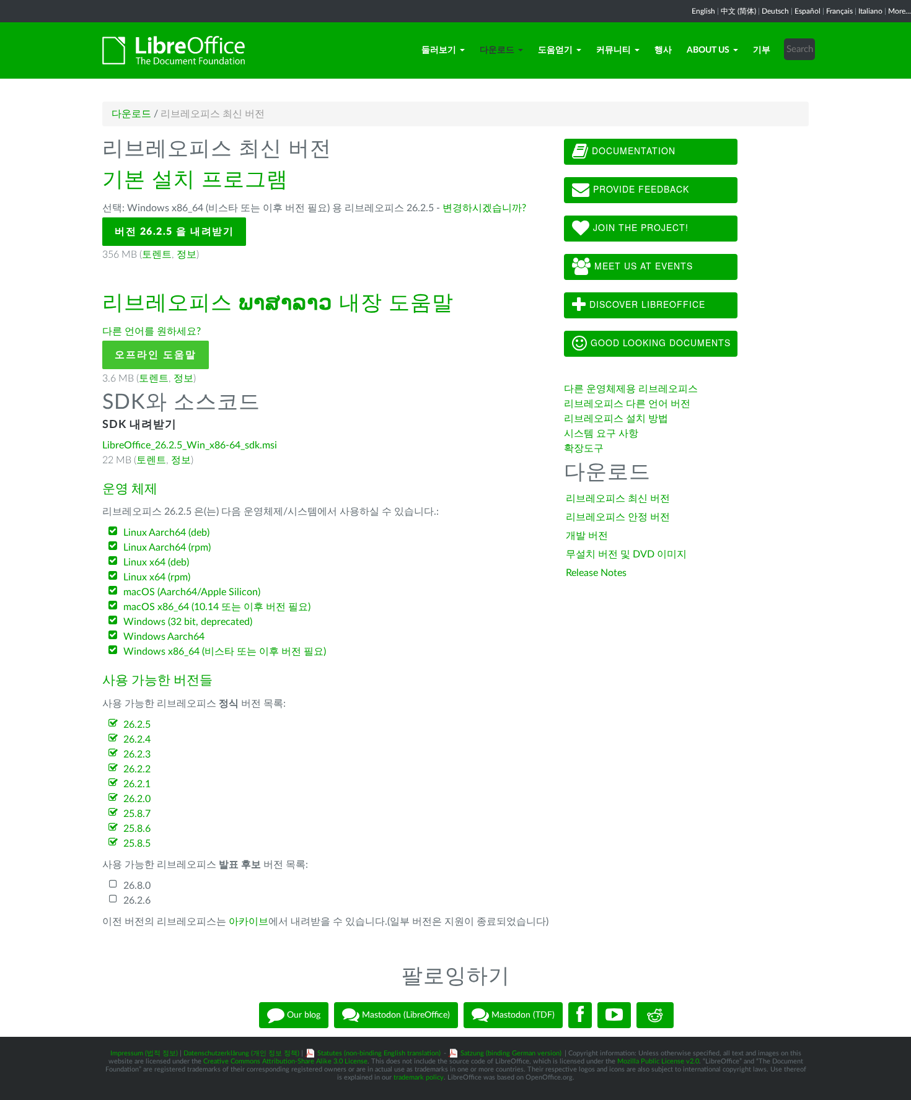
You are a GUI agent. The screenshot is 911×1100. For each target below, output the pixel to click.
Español (807, 11)
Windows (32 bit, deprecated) (187, 622)
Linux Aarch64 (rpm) (167, 547)
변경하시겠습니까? (484, 208)
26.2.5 (137, 725)
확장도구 (584, 448)
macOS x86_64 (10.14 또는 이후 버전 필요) (216, 607)
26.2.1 (137, 784)
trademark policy (419, 1077)
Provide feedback (639, 189)
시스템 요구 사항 (601, 434)
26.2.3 (137, 754)
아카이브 (248, 922)
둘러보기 (438, 50)
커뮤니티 (613, 50)
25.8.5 (137, 844)
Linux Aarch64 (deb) (166, 533)
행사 (663, 50)
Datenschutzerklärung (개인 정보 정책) (241, 1053)
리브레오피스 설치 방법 (616, 419)
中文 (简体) (738, 11)
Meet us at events (642, 266)
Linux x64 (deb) (156, 562)
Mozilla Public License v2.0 (658, 1061)
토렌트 (157, 255)
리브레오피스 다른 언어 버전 (627, 404)
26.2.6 (137, 901)
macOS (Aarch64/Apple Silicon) (191, 592)
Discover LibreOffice (645, 304)
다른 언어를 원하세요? (151, 331)
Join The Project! (639, 227)
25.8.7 (137, 814)
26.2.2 (137, 769)
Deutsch (775, 11)
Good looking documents (659, 342)
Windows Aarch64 (164, 637)
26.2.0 (137, 799)
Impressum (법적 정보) (144, 1053)
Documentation (632, 150)
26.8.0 (137, 886)
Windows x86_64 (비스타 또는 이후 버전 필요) (224, 652)
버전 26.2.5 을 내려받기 (174, 232)
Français (839, 11)
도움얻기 (555, 50)
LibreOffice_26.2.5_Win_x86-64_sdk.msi (189, 445)
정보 (186, 255)
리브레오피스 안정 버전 (618, 517)
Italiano (870, 11)
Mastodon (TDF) (522, 1015)
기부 (761, 50)
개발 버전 (587, 536)
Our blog (302, 1015)
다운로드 (497, 50)
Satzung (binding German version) (510, 1053)
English (703, 11)
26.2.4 (137, 739)
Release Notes (596, 573)
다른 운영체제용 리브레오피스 (631, 389)
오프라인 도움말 (155, 355)
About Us (708, 50)
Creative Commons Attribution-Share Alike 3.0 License (285, 1061)
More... (899, 11)
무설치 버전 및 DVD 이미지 (626, 554)
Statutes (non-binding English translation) (379, 1053)
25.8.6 (137, 829)
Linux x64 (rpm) (156, 577)
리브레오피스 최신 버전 (618, 499)
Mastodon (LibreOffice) (404, 1015)
